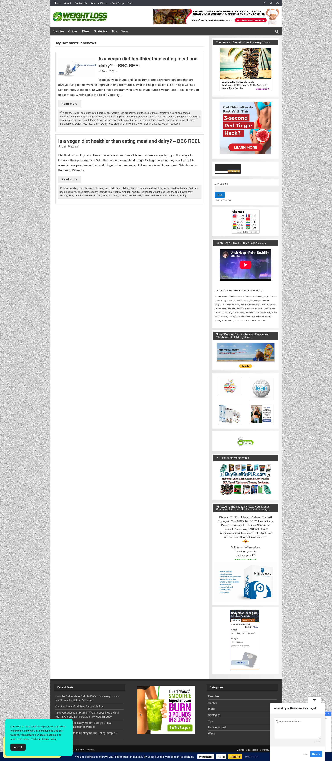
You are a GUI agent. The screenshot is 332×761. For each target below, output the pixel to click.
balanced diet (70, 188)
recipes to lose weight (77, 120)
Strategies (100, 31)
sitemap (228, 200)
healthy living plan (114, 116)
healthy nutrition (122, 192)
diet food (141, 112)
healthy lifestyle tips (101, 192)
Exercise (58, 31)
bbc (83, 112)
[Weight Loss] (80, 11)
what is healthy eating (175, 195)
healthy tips (172, 192)
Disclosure (253, 750)
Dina (104, 71)
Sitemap (241, 750)
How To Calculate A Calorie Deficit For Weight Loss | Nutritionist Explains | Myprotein (87, 698)
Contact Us (81, 3)
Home (57, 3)
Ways (125, 31)
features (63, 116)
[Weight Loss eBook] (246, 69)
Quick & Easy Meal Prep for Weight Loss (80, 706)
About (67, 3)
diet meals (153, 112)
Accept (18, 747)
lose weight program (136, 116)
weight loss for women (169, 120)
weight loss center (123, 120)
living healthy (76, 195)
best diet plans (113, 188)
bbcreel (101, 112)
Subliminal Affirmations (245, 547)
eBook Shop (117, 3)
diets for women (139, 188)
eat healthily (155, 188)
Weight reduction (171, 123)
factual (186, 112)
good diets (83, 192)
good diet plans (67, 192)
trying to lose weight (101, 120)
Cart (130, 3)
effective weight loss (171, 112)
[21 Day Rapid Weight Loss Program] (166, 710)
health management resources (86, 116)
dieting (125, 188)
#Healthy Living (71, 112)
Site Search (221, 183)
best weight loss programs (121, 112)
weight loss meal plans (87, 123)
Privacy (265, 750)
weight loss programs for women (118, 123)
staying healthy (127, 195)
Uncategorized (217, 727)
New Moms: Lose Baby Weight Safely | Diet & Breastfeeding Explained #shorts (83, 725)
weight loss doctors (144, 120)
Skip (305, 754)
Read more (69, 103)
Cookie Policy (48, 739)
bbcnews (91, 112)
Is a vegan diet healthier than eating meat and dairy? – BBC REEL (129, 140)
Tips (114, 31)
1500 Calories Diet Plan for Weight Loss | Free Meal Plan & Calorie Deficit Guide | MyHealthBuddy (87, 714)
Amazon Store (98, 3)
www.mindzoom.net (245, 559)
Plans (85, 31)
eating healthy (171, 188)
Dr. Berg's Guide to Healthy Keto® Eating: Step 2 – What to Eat (86, 735)
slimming (113, 195)
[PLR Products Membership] (246, 479)
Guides (72, 31)
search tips (219, 200)
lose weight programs (95, 195)
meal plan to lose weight (162, 116)
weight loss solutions (149, 123)
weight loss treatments (149, 195)
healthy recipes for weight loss (148, 192)
